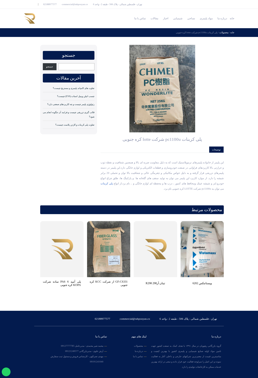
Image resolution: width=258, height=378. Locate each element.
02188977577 (50, 4)
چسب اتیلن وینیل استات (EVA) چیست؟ (75, 96)
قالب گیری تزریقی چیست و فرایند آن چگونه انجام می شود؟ (68, 114)
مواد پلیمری (206, 18)
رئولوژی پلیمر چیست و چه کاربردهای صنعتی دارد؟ (70, 104)
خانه (232, 18)
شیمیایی (178, 18)
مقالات (154, 18)
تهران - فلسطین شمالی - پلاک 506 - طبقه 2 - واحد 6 (117, 4)
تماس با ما (140, 18)
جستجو (49, 66)
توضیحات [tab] (216, 149)
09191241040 (96, 361)
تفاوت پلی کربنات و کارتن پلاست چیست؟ (74, 124)
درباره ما (222, 18)
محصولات (224, 32)
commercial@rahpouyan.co (74, 4)
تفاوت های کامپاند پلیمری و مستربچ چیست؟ (73, 88)
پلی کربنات (107, 183)
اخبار (165, 18)
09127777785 (67, 346)
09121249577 (72, 351)
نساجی (191, 18)
